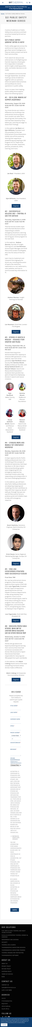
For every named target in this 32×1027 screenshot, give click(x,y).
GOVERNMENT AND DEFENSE (10, 939)
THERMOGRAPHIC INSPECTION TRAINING (13, 950)
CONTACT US (5, 985)
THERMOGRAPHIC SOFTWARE (10, 955)
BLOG (3, 976)
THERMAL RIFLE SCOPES (9, 945)
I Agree (4, 1024)
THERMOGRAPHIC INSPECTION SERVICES (13, 947)
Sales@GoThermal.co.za (9, 987)
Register (16, 206)
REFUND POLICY (6, 969)
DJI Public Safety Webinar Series (15, 13)
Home (2, 13)
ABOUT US (4, 963)
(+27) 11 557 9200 (7, 990)
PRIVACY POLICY (6, 966)
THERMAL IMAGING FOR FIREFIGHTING (13, 952)
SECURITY (4, 942)
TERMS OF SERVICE (7, 974)
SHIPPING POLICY (7, 971)
